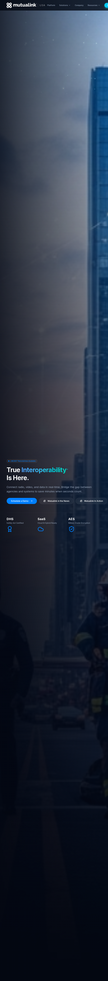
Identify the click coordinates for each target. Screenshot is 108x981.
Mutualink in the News (58, 501)
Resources (92, 5)
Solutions (63, 5)
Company (79, 5)
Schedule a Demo (19, 501)
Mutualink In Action (93, 501)
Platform (51, 5)
